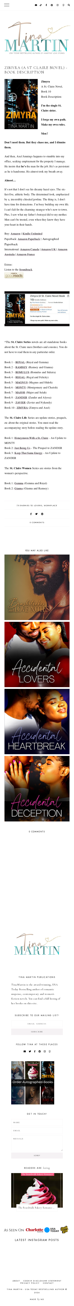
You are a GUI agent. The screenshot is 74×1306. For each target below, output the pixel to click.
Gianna (18, 488)
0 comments (37, 522)
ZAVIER (20, 402)
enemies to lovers (31, 505)
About (16, 1280)
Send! (37, 1155)
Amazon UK (48, 249)
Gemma (18, 483)
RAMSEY (21, 367)
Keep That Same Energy (28, 453)
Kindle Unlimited (32, 233)
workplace (50, 505)
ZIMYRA (22, 407)
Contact (48, 1283)
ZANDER (21, 397)
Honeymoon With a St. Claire (31, 438)
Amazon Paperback (29, 239)
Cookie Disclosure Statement (42, 1280)
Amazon (15, 233)
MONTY (20, 387)
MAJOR (20, 392)
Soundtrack (25, 269)
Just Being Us (22, 448)
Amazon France (26, 254)
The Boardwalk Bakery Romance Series (38, 1207)
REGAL (20, 377)
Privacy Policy (30, 1283)
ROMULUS (22, 372)
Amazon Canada (29, 249)
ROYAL (20, 362)
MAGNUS (21, 382)
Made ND (37, 1299)
